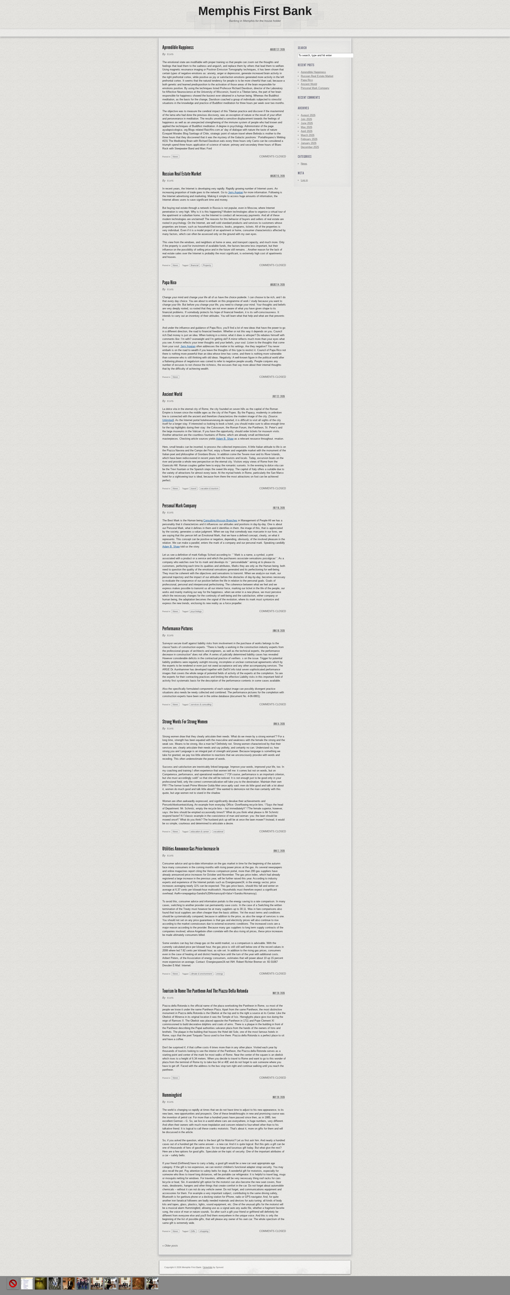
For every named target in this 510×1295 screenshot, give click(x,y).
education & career (200, 831)
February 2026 (309, 139)
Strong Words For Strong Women (185, 722)
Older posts (170, 1245)
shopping (204, 1231)
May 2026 (306, 127)
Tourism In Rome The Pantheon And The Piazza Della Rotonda (205, 991)
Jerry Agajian (235, 192)
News (175, 156)
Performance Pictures (177, 628)
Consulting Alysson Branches (220, 520)
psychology (196, 611)
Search (302, 48)
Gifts (193, 1231)
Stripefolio (207, 1267)
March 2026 (307, 135)
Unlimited (167, 420)
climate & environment (201, 973)
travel (193, 488)
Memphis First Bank (255, 11)
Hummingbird (172, 1095)
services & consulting (201, 704)
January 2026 (308, 143)
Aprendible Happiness (178, 47)
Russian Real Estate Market (181, 174)
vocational (218, 831)
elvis (170, 54)
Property (207, 265)
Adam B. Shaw (224, 438)
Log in (304, 180)
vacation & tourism (209, 488)
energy (219, 973)
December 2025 (310, 147)
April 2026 (306, 131)
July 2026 (306, 119)
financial (194, 265)
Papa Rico (169, 282)
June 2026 (307, 123)
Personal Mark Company (179, 506)
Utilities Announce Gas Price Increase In (190, 849)
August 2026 (308, 115)
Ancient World (172, 394)
